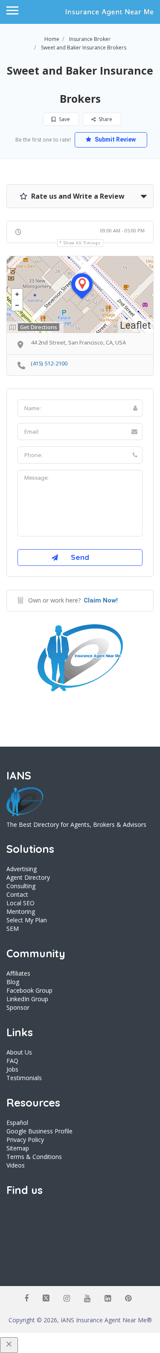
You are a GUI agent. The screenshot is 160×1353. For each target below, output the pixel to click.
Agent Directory (28, 877)
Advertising (21, 869)
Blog (12, 982)
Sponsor (17, 1007)
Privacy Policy (25, 1140)
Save (64, 119)
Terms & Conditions (34, 1157)
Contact (17, 894)
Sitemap (17, 1148)
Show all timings (82, 243)
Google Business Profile (39, 1131)
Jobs (12, 1069)
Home (51, 39)
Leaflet (135, 325)
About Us (19, 1052)
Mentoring (20, 911)
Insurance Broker (90, 39)
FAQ (12, 1061)
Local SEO (20, 903)
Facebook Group (29, 990)
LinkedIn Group (27, 999)
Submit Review (114, 139)
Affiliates (18, 973)
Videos (15, 1165)
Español (17, 1122)
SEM (12, 928)
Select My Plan (26, 920)
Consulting (20, 886)
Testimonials (24, 1078)
